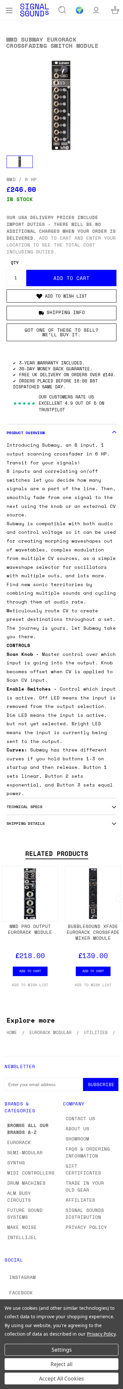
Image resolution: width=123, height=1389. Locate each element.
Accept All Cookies (61, 1378)
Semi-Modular (25, 1152)
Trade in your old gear (85, 1186)
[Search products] (62, 10)
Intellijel (22, 1237)
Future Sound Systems (25, 1213)
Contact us (80, 1118)
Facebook (21, 1292)
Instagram (22, 1277)
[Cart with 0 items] (115, 10)
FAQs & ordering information (88, 1152)
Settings (61, 1349)
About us (77, 1128)
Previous (10, 1382)
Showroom (77, 1138)
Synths (16, 1162)
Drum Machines (26, 1182)
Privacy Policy (86, 1227)
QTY (15, 263)
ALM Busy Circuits (19, 1196)
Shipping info (66, 312)
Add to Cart (30, 971)
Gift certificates (83, 1169)
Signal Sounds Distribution (85, 1213)
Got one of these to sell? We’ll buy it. (61, 332)
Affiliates (80, 1199)
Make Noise (22, 1227)
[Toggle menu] (9, 10)
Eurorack (19, 1142)
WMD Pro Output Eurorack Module (30, 929)
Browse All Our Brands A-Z (28, 1129)
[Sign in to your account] (96, 10)
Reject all (61, 1364)
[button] (61, 296)
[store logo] (34, 10)
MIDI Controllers (30, 1172)
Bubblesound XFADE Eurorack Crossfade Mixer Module (93, 932)
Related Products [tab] (56, 853)
